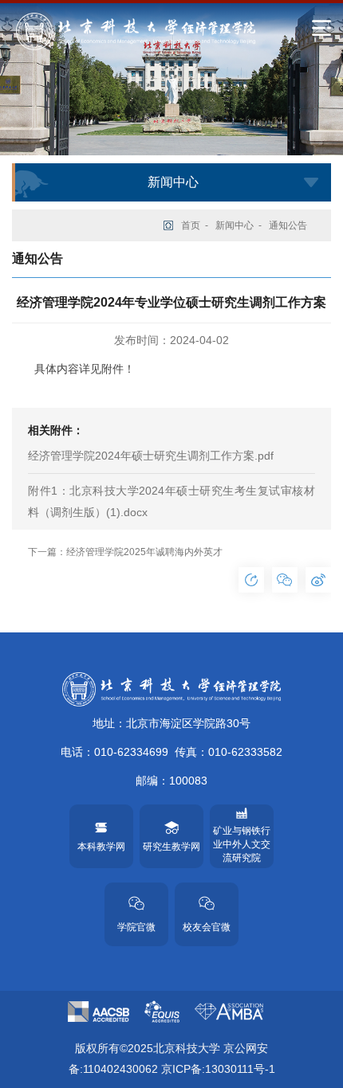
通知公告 (288, 225)
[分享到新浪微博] (318, 580)
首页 (190, 225)
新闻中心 (234, 225)
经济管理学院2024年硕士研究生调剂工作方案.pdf (151, 455)
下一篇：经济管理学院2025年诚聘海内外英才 (125, 552)
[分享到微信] (285, 580)
